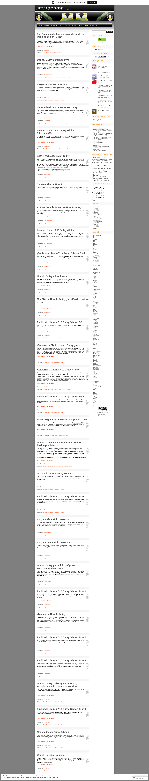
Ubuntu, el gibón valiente (51, 755)
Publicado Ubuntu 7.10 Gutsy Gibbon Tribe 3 (61, 637)
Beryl (94, 251)
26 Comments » (47, 174)
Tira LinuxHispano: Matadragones (102, 137)
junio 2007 (95, 225)
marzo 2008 (96, 213)
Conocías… (96, 259)
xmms (94, 401)
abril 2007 (95, 228)
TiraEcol (104, 176)
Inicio (40, 25)
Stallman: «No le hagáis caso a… (104, 76)
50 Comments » (47, 97)
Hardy (97, 162)
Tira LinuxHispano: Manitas (100, 138)
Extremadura (96, 272)
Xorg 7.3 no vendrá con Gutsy (53, 542)
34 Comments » (47, 50)
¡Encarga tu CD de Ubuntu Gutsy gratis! (59, 345)
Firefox (48, 676)
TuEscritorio (96, 381)
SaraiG (99, 110)
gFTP (94, 284)
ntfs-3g (94, 332)
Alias (94, 238)
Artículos (67, 25)
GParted (95, 293)
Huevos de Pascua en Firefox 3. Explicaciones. (101, 147)
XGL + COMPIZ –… (103, 105)
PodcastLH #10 (97, 119)
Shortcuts (95, 352)
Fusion (48, 466)
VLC (94, 392)
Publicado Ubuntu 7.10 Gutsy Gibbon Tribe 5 (61, 496)
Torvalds (95, 377)
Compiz (45, 466)
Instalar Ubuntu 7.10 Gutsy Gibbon (56, 230)
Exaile (94, 271)
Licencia (86, 25)
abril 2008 (95, 212)
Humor (102, 162)
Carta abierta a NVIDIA (104, 72)
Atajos (94, 245)
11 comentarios (47, 532)
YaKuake (95, 402)
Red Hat (95, 343)
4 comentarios (47, 555)
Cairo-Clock (96, 253)
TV (93, 384)
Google (95, 292)
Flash (52, 676)
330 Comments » (48, 220)
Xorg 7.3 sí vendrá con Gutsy (53, 519)
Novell (94, 331)
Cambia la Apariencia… (104, 100)
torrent (94, 376)
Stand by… (96, 145)
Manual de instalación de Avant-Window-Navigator (52, 171)
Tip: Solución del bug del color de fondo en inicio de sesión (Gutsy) (60, 35)
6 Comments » (47, 120)
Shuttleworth (96, 354)
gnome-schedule (97, 289)
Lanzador (95, 313)
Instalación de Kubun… (104, 85)
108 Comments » (48, 386)
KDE (98, 166)
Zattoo (94, 404)
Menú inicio (96, 326)
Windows (106, 180)
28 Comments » (47, 289)
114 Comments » (48, 74)
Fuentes (95, 280)
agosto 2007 (96, 222)
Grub (94, 294)
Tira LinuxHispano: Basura (100, 150)
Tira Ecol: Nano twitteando (100, 134)
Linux (47, 52)
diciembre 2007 (97, 217)
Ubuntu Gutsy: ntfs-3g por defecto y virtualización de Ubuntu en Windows (57, 684)
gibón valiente (48, 762)
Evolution (95, 269)
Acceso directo (97, 235)
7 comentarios (47, 604)
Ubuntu (60, 52)
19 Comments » (47, 409)
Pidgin (94, 338)
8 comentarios (47, 486)
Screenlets (95, 348)
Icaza (94, 301)
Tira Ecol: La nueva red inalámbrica (102, 133)
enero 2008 (96, 216)
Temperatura (96, 368)
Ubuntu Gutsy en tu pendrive (53, 60)
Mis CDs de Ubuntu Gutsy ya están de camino (62, 299)
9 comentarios (47, 673)
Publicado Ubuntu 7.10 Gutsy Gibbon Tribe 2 (61, 660)
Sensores (95, 350)
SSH (94, 358)
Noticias (51, 100)
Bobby (99, 66)
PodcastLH (95, 172)
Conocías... (54, 25)
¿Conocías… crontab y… (104, 97)
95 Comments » (47, 266)
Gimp (94, 285)
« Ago (93, 200)
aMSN (94, 242)
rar (93, 340)
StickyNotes (96, 361)
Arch (94, 243)
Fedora (94, 273)
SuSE (94, 363)
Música (94, 325)
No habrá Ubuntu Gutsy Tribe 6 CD (56, 473)
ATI (101, 157)
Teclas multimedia (97, 365)
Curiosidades (103, 159)
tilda (94, 371)
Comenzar (92, 2)
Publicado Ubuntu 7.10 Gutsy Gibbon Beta (60, 396)
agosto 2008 (96, 207)
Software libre (52, 52)
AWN (44, 177)
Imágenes (48, 435)
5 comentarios (47, 627)
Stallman (95, 360)
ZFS (94, 405)
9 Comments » (47, 197)
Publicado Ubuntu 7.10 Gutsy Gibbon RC (59, 322)
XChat (94, 398)
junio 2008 (95, 209)
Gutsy (44, 52)
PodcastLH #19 (97, 140)
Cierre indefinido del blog (100, 128)
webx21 (100, 81)
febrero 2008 (96, 215)
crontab (95, 263)
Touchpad (95, 379)
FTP (94, 278)
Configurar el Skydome (104, 107)
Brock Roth (101, 76)
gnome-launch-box (98, 288)
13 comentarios (47, 581)
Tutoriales (64, 77)
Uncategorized (97, 387)
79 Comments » (47, 360)
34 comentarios (47, 432)
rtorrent (94, 344)
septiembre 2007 (97, 221)
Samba (94, 346)
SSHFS (95, 359)
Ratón (94, 342)
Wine (94, 396)
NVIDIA (109, 168)
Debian (110, 159)
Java (94, 306)
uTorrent (95, 388)
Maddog (95, 321)
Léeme (80, 25)
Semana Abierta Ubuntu (50, 184)
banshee (95, 249)
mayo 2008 (96, 211)
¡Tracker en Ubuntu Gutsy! (51, 614)
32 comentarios (47, 463)
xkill (94, 400)
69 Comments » (47, 146)
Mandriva (95, 322)
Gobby (94, 290)
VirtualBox (60, 177)
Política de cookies (53, 777)
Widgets (95, 393)
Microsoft (95, 327)
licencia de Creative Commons (104, 411)
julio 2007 (95, 224)
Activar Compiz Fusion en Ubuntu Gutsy (59, 207)
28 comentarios (47, 509)
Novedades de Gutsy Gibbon (53, 732)
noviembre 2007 (97, 219)
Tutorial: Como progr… (104, 95)
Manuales (46, 25)
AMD (93, 157)
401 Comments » (48, 243)
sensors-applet (97, 351)
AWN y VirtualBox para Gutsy (53, 156)
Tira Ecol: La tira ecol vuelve (100, 136)
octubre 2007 (96, 220)
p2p (94, 336)
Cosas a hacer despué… (104, 90)
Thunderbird (63, 123)
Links (94, 315)
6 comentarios (47, 699)
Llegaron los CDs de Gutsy (52, 84)
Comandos (96, 255)
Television (95, 367)
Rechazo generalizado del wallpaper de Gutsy (62, 419)
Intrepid (95, 303)
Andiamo (95, 143)
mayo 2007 (96, 226)
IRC (94, 305)
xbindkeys (95, 397)
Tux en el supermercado (99, 120)
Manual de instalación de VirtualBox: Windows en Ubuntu (54, 169)
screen (94, 347)
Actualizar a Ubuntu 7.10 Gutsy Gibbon (58, 369)
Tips (61, 25)
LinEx (94, 314)
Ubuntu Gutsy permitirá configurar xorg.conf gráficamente (56, 566)
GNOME (108, 160)
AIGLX (94, 236)
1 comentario (47, 745)
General (48, 177)
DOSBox (95, 268)
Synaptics (95, 364)
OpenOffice (96, 335)
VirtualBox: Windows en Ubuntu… (104, 111)
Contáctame (93, 25)
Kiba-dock (95, 311)
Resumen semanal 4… (104, 71)
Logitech (95, 319)
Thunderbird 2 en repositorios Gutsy (57, 107)
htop (94, 298)
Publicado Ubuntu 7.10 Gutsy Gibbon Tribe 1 (61, 709)
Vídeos (74, 25)
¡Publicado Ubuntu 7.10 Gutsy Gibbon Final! (61, 253)
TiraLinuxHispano (97, 178)
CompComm (96, 256)
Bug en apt (96, 149)
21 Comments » (47, 335)
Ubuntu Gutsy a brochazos (52, 276)
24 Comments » (47, 312)
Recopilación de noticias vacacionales (98, 142)
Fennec (95, 274)
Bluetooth (95, 252)
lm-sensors (96, 318)
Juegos (94, 165)
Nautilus (95, 329)
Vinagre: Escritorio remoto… (103, 66)
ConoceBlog (96, 260)
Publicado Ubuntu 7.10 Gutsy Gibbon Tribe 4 (61, 591)
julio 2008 (95, 208)
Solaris (94, 356)
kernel (94, 310)
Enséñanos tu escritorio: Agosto (101, 129)
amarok (95, 239)
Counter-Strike (97, 261)
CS (93, 264)
